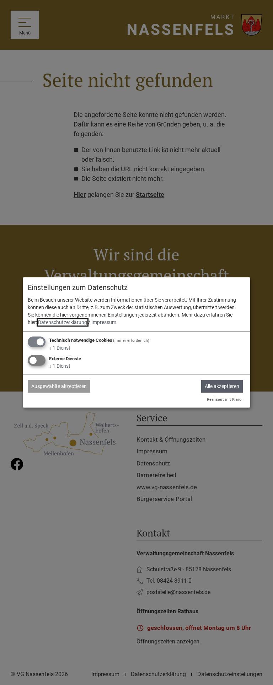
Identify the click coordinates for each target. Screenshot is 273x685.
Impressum (103, 322)
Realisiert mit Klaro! (224, 399)
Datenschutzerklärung (62, 322)
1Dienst (59, 348)
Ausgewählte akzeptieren (59, 386)
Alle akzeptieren (222, 386)
